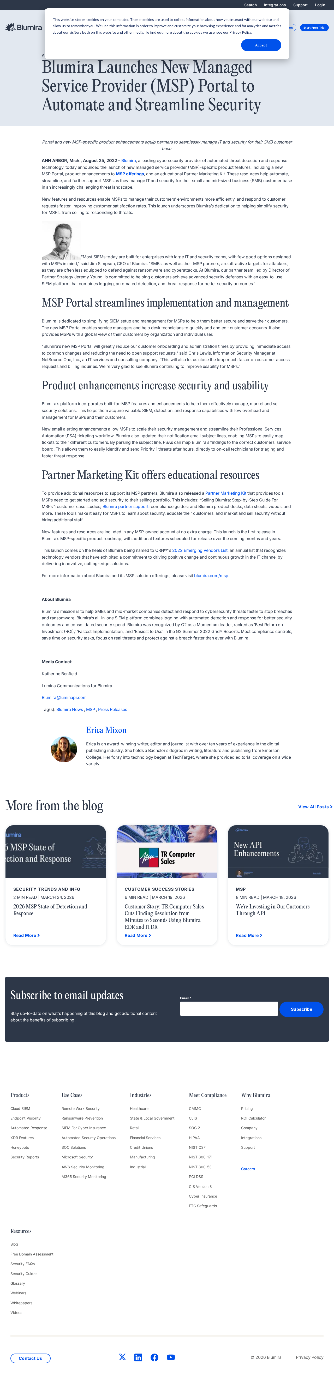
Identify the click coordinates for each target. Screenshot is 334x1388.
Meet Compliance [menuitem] (208, 1095)
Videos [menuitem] (16, 1312)
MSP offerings (130, 173)
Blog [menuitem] (14, 1244)
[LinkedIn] (138, 1358)
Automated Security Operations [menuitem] (89, 1137)
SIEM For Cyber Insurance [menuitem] (84, 1128)
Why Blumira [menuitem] (255, 1095)
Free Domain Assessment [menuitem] (31, 1254)
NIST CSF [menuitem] (197, 1147)
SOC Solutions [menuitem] (74, 1147)
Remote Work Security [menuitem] (81, 1108)
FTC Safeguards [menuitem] (203, 1206)
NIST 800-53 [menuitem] (200, 1167)
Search (250, 5)
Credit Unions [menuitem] (141, 1147)
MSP (90, 709)
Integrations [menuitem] (275, 5)
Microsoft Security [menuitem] (77, 1157)
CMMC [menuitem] (195, 1108)
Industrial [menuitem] (138, 1167)
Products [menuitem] (19, 1095)
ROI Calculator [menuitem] (253, 1118)
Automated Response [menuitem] (28, 1128)
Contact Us (30, 1358)
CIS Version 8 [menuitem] (200, 1186)
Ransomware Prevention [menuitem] (82, 1118)
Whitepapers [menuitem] (21, 1303)
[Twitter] (122, 1358)
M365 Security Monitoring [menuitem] (84, 1176)
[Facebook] (154, 1358)
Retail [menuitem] (134, 1128)
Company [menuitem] (249, 1128)
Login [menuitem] (320, 5)
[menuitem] (255, 1169)
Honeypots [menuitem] (19, 1147)
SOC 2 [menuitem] (194, 1128)
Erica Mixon (106, 730)
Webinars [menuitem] (18, 1293)
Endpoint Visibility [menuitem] (25, 1118)
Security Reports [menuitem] (24, 1157)
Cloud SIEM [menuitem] (20, 1108)
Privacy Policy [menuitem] (310, 1357)
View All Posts (313, 807)
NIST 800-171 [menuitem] (200, 1157)
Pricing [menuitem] (247, 1108)
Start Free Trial (314, 27)
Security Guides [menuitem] (23, 1273)
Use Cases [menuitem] (72, 1095)
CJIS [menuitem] (193, 1118)
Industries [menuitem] (140, 1095)
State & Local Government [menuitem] (152, 1118)
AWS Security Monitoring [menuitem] (83, 1167)
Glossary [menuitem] (17, 1283)
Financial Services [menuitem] (145, 1137)
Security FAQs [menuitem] (22, 1263)
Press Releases (112, 709)
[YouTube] (171, 1358)
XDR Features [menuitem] (22, 1137)
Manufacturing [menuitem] (142, 1157)
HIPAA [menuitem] (194, 1137)
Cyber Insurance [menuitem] (203, 1196)
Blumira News (69, 709)
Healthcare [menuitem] (139, 1108)
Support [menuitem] (300, 5)
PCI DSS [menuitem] (196, 1176)
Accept (261, 45)
